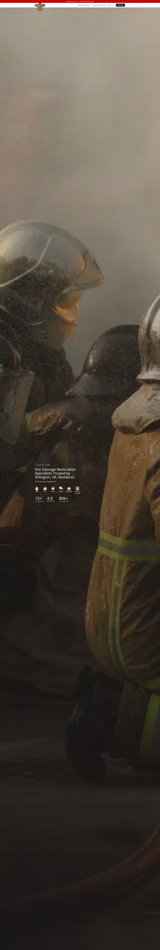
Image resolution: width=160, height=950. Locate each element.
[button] (84, 5)
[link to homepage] (56, 6)
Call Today (120, 5)
